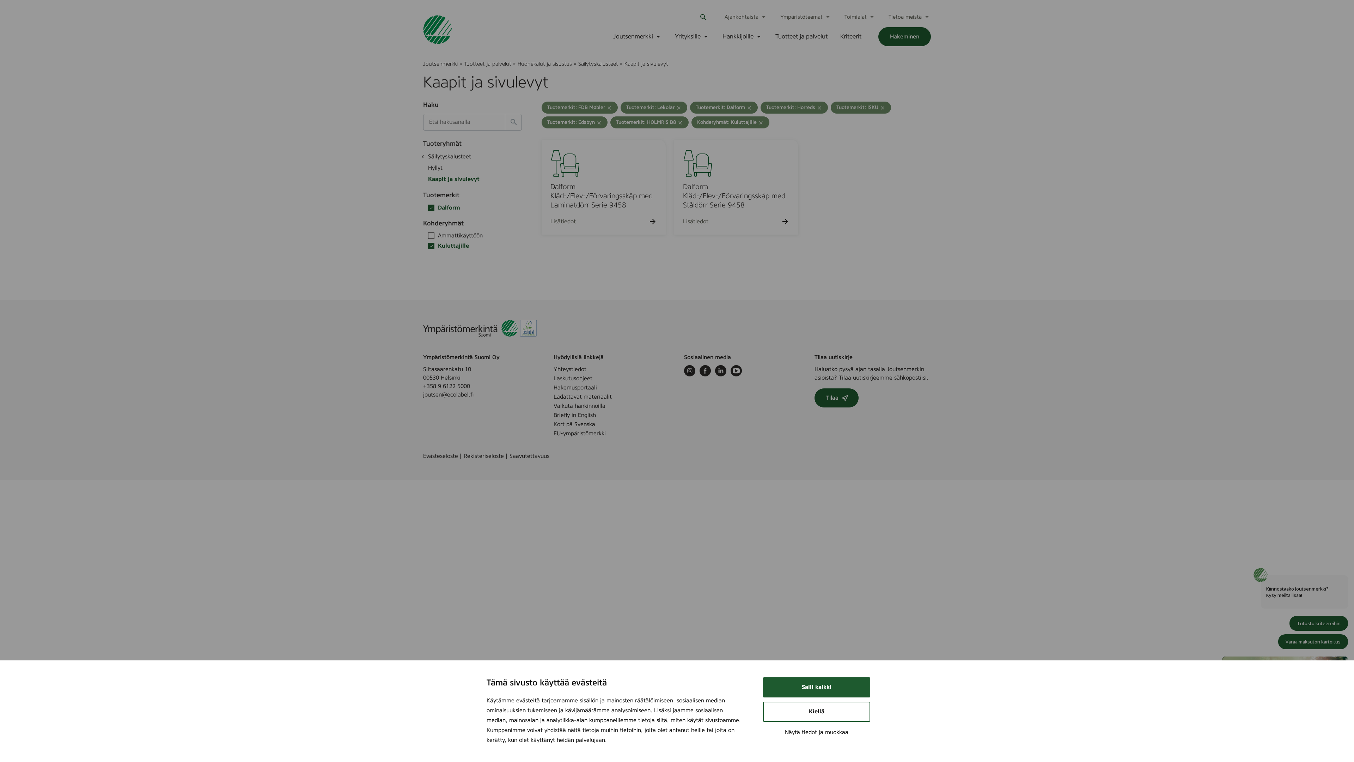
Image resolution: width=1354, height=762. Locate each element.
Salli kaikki (816, 687)
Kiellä (816, 711)
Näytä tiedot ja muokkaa (816, 732)
